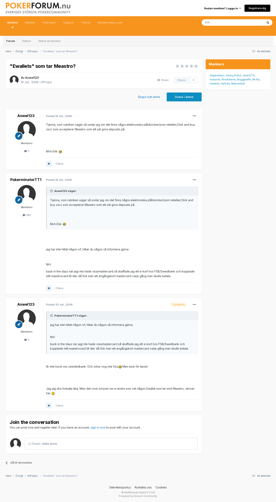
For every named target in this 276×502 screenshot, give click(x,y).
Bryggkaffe (244, 79)
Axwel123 (32, 77)
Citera (59, 163)
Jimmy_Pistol (233, 75)
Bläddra (12, 22)
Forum (10, 41)
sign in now (98, 427)
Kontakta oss (143, 487)
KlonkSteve (229, 79)
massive (215, 79)
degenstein (217, 75)
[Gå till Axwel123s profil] (14, 80)
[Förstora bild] (60, 151)
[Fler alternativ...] (194, 116)
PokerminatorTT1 (25, 180)
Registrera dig (257, 8)
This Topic (251, 22)
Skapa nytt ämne (149, 97)
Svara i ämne (184, 97)
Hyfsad (225, 83)
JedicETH (249, 75)
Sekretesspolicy (120, 487)
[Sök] (267, 22)
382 (28, 215)
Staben (26, 41)
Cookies (161, 487)
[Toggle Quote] (52, 191)
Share (164, 80)
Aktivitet (30, 22)
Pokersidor (49, 22)
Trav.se (85, 22)
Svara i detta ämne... (45, 443)
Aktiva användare (49, 41)
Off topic (46, 82)
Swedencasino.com (110, 22)
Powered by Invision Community (138, 496)
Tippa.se (68, 22)
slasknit (214, 83)
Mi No (256, 79)
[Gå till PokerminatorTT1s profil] (27, 194)
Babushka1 (238, 83)
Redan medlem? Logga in (221, 8)
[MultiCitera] (49, 164)
